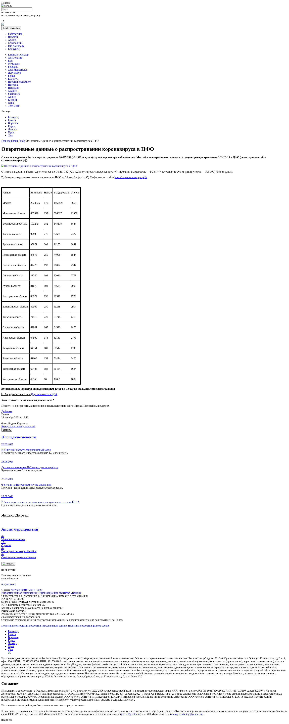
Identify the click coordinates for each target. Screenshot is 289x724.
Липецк (12, 129)
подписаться (8, 584)
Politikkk (13, 66)
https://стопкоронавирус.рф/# (131, 177)
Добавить (6, 411)
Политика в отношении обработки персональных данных (34, 625)
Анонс (12, 96)
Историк (13, 84)
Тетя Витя (13, 105)
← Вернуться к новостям (16, 394)
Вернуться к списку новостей (18, 426)
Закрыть (7, 430)
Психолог (13, 87)
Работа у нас (15, 33)
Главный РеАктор (18, 54)
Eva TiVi (13, 78)
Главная (5, 140)
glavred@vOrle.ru (130, 714)
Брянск (12, 120)
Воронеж (13, 123)
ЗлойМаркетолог (17, 69)
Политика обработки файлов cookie (88, 625)
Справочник (15, 42)
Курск (11, 126)
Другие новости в (41, 394)
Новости (13, 36)
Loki (10, 60)
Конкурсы (14, 48)
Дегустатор (14, 72)
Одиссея (6, 544)
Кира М (12, 99)
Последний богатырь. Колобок (18, 550)
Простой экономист (19, 81)
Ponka (11, 75)
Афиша (12, 39)
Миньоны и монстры (13, 538)
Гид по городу (16, 45)
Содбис (12, 90)
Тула (10, 135)
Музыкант (14, 63)
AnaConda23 (15, 57)
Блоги (14, 140)
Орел (11, 132)
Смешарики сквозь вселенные (18, 556)
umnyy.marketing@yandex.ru (187, 714)
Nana (11, 102)
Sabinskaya (14, 93)
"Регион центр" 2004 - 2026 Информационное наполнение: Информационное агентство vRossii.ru (41, 591)
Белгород (13, 117)
